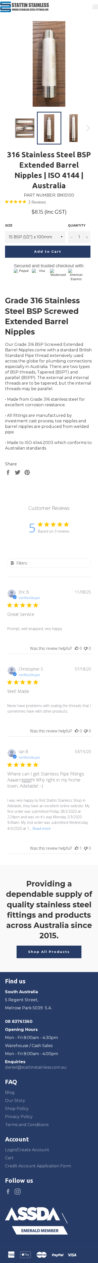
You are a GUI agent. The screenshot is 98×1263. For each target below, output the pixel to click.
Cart (9, 1158)
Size (8, 225)
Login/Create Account (27, 1149)
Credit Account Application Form (38, 1166)
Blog (10, 1092)
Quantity (76, 225)
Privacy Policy (19, 1116)
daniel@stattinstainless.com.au (36, 1067)
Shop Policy (17, 1108)
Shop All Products (49, 952)
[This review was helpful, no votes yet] (76, 648)
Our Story (15, 1100)
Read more (42, 828)
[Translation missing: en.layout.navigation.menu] (95, 6)
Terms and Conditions (26, 1124)
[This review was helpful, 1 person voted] (76, 848)
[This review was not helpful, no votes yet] (85, 648)
